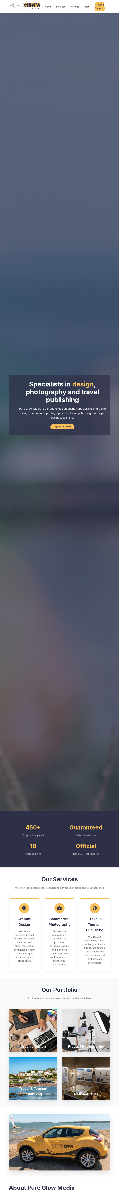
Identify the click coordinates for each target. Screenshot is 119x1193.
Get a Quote (99, 6)
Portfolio (74, 6)
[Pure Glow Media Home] (25, 6)
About (87, 6)
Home (48, 6)
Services (60, 6)
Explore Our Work (62, 427)
